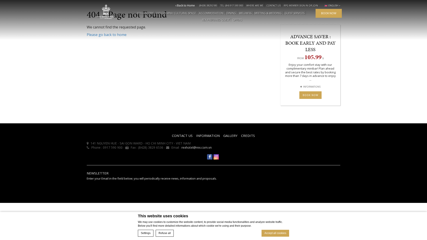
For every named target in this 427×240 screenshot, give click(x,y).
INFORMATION (208, 135)
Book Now (310, 95)
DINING (231, 13)
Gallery (230, 135)
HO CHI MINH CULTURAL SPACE (176, 13)
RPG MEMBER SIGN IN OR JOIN (301, 5)
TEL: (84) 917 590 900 (231, 5)
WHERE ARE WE (254, 5)
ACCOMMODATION (211, 13)
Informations (311, 86)
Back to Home (185, 5)
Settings (146, 233)
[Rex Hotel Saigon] (106, 11)
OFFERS (237, 20)
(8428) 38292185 (208, 5)
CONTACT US (273, 5)
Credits (248, 135)
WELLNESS (245, 13)
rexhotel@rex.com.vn (196, 147)
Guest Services (294, 13)
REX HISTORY (145, 13)
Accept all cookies (275, 233)
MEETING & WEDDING (268, 13)
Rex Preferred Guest (216, 20)
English (333, 5)
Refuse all (165, 233)
